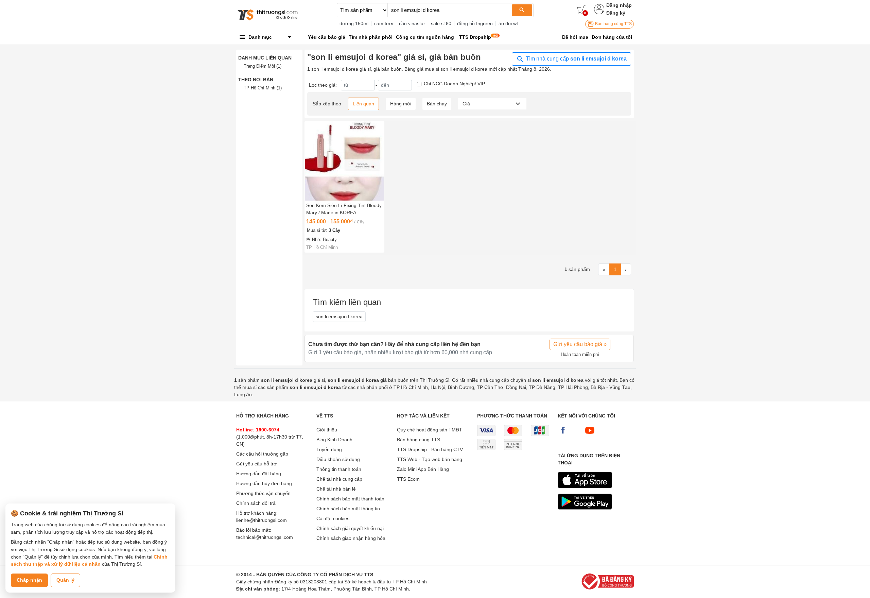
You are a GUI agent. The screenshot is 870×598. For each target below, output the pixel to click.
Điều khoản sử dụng (338, 459)
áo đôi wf (508, 23)
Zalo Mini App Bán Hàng (423, 469)
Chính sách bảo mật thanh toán (350, 498)
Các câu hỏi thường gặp (262, 454)
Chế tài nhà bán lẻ (336, 489)
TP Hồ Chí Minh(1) (263, 87)
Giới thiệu (326, 429)
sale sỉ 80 (441, 23)
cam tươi (383, 23)
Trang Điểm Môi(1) (262, 66)
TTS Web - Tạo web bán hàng (429, 459)
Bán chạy (437, 103)
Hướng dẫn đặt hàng (258, 473)
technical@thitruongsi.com (264, 537)
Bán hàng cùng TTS (613, 23)
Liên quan (363, 103)
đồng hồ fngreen (475, 23)
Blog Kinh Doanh (334, 439)
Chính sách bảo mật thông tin (348, 508)
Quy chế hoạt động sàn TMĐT (429, 429)
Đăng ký (615, 13)
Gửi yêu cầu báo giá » (580, 344)
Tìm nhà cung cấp (575, 59)
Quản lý (65, 580)
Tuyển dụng (329, 449)
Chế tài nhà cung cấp (339, 479)
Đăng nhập (619, 5)
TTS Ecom (408, 479)
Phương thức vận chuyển (263, 493)
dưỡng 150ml (354, 23)
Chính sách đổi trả (256, 503)
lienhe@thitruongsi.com (261, 520)
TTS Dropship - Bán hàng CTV (430, 449)
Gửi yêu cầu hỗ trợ (256, 463)
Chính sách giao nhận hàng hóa (350, 538)
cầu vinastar (412, 23)
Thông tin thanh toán (338, 469)
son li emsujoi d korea (339, 316)
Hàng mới (400, 103)
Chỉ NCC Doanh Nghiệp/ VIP (454, 83)
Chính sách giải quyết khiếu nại (350, 528)
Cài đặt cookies (332, 518)
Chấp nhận (29, 580)
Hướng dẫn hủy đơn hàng (264, 483)
